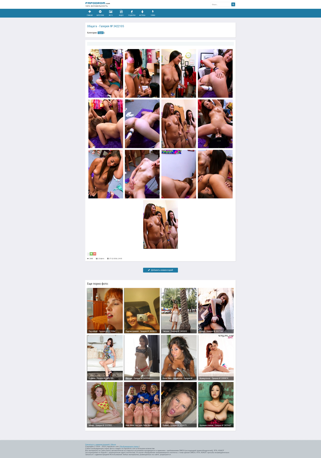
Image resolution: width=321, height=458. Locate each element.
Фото (111, 15)
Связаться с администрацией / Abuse (100, 444)
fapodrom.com (97, 4)
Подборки (131, 15)
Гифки (153, 15)
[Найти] (233, 4)
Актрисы (142, 15)
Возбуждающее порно (129, 446)
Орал (100, 32)
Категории (100, 15)
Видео (121, 15)
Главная (90, 15)
